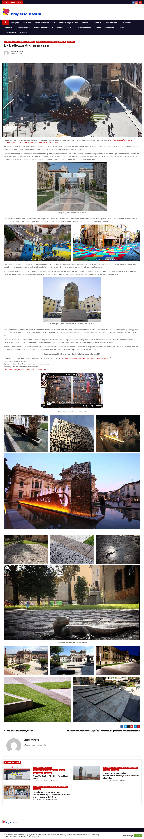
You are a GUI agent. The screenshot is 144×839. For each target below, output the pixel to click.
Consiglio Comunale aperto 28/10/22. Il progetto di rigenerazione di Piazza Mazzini (102, 730)
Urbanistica (110, 28)
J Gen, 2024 (38, 781)
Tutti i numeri (10, 33)
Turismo (98, 28)
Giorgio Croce (18, 51)
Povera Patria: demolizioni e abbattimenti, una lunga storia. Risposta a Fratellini (121, 775)
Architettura (8, 41)
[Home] (5, 22)
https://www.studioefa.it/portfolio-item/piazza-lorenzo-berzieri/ (85, 358)
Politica (60, 28)
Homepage (15, 23)
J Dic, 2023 (108, 780)
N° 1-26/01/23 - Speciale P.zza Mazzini (47, 41)
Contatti (23, 33)
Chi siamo (27, 23)
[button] (141, 27)
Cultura (97, 23)
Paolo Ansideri (120, 780)
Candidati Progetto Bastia (68, 23)
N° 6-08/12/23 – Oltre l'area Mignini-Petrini (45, 770)
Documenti (127, 23)
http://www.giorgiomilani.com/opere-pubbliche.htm (25, 369)
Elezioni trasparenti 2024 (44, 23)
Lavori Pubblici (23, 28)
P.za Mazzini (62, 41)
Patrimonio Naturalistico (43, 28)
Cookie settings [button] (127, 836)
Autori (122, 28)
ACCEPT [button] (137, 836)
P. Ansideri (106, 770)
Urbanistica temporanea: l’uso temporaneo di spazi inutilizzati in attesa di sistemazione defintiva (51, 794)
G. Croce (21, 41)
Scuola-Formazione (84, 28)
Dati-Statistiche (111, 23)
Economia (8, 28)
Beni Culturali (47, 767)
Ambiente (85, 23)
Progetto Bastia (38, 773)
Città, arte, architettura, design (19, 730)
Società (69, 28)
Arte (15, 41)
